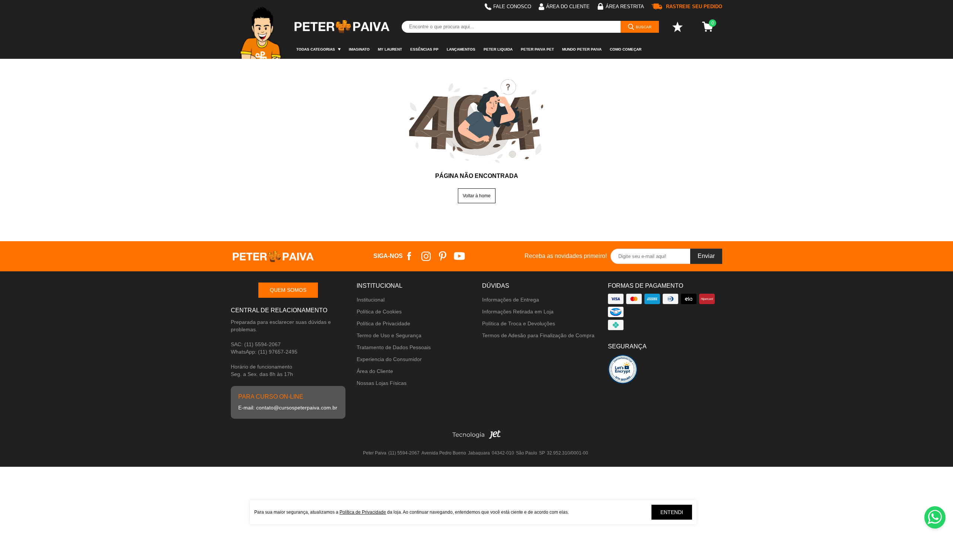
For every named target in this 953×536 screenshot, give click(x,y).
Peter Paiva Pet (537, 49)
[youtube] (459, 256)
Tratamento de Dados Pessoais (394, 347)
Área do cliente (568, 6)
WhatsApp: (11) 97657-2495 (264, 352)
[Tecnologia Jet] (476, 436)
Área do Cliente (375, 371)
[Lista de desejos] (677, 27)
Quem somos (288, 290)
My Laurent (390, 49)
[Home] (261, 29)
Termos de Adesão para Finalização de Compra (538, 335)
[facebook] (409, 256)
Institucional (371, 300)
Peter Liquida (498, 49)
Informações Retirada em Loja (518, 312)
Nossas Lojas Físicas (382, 383)
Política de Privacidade (383, 323)
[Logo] (341, 27)
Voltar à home (477, 195)
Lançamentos (461, 49)
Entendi (671, 512)
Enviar (706, 256)
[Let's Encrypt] (623, 371)
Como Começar (625, 49)
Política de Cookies (379, 312)
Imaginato (359, 49)
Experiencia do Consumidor (389, 359)
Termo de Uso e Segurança (389, 335)
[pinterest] (442, 256)
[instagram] (426, 256)
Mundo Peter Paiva (582, 49)
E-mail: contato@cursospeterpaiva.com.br (287, 408)
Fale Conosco (512, 6)
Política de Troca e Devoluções (518, 323)
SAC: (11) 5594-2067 (256, 344)
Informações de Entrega (510, 300)
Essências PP (424, 49)
